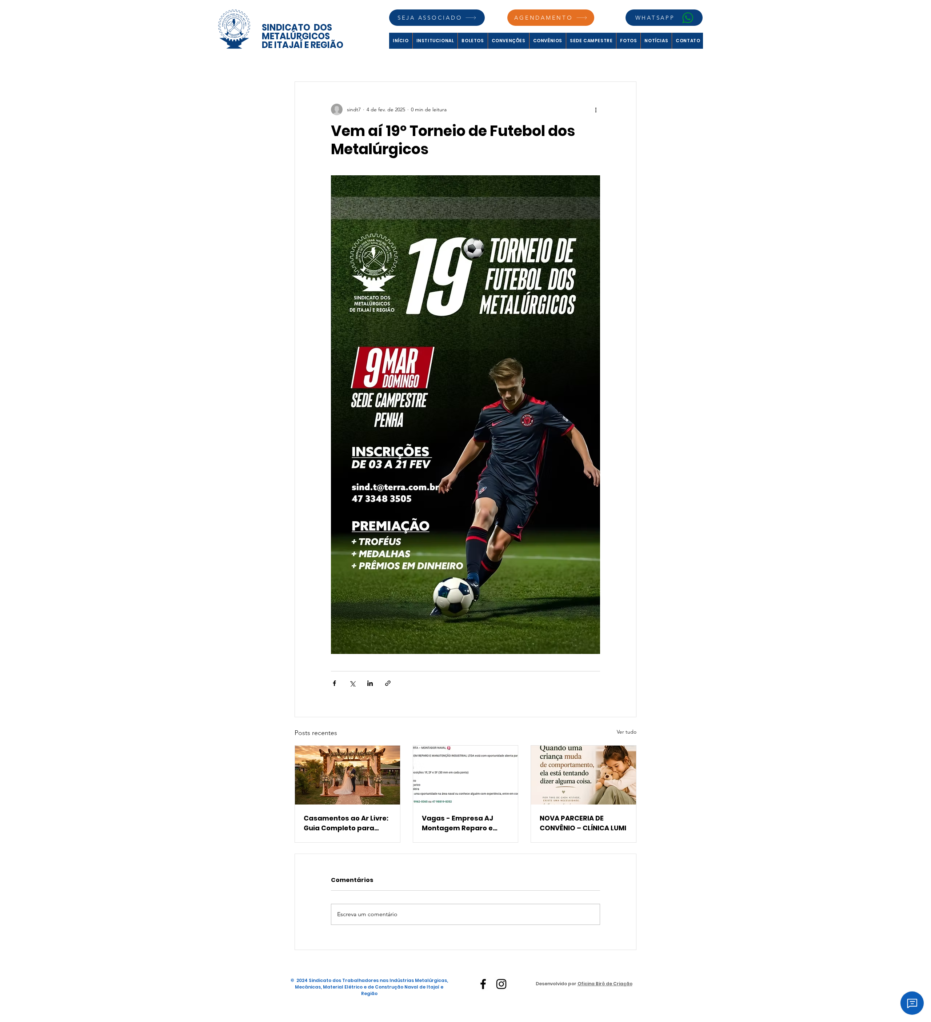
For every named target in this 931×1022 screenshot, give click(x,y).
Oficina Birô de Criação (605, 984)
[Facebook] (483, 984)
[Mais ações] (595, 109)
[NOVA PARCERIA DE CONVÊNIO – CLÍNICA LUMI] (583, 775)
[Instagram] (501, 984)
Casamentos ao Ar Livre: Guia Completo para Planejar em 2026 (346, 823)
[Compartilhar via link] (387, 683)
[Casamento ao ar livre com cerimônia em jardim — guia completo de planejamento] (347, 775)
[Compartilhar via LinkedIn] (370, 683)
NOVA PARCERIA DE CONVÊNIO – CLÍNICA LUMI (583, 823)
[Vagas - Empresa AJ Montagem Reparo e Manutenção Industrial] (465, 775)
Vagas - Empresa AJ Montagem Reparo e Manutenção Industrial (461, 823)
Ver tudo (626, 731)
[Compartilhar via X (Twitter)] (352, 683)
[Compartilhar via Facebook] (334, 683)
